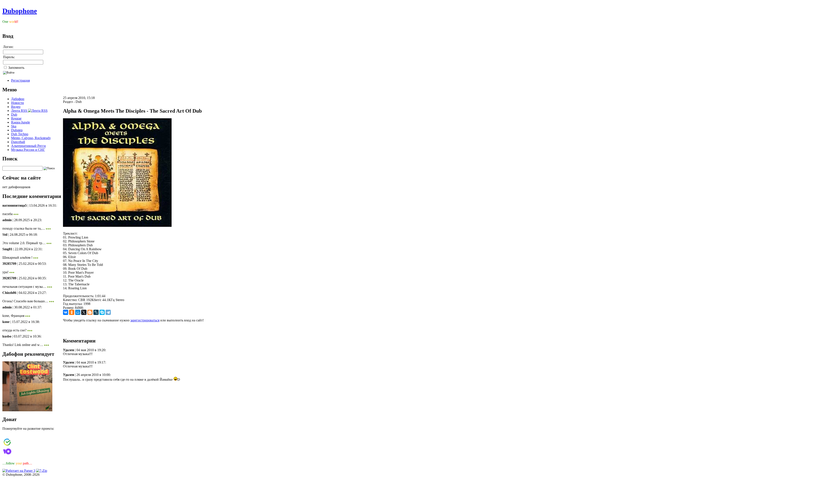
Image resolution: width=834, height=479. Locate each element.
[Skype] (102, 312)
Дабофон (17, 99)
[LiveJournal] (96, 312)
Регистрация (20, 80)
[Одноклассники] (71, 312)
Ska (13, 126)
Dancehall (18, 142)
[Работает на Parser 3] (18, 470)
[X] (83, 312)
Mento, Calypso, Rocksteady (31, 138)
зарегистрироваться (144, 320)
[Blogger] (90, 312)
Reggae (16, 118)
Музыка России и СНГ (28, 149)
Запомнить (15, 67)
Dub (14, 114)
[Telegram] (108, 312)
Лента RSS (19, 110)
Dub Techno (19, 134)
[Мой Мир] (77, 312)
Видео (15, 107)
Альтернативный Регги (28, 146)
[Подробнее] (15, 214)
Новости (17, 103)
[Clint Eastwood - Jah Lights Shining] (27, 410)
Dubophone (19, 11)
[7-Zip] (41, 470)
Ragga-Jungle (20, 122)
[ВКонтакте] (65, 312)
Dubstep (17, 130)
